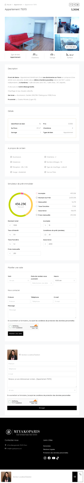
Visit (9, 276)
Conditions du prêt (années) (53, 230)
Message (11, 306)
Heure (56, 276)
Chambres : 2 (51, 157)
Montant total (13, 221)
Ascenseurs (17, 157)
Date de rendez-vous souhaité (39, 277)
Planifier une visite (15, 334)
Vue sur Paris (51, 172)
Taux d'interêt (13, 230)
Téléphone (35, 297)
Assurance (47, 240)
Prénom (11, 297)
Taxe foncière (13, 240)
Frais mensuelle (14, 249)
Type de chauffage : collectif (57, 167)
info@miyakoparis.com (14, 448)
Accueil (9, 4)
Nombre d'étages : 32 (54, 162)
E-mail (56, 297)
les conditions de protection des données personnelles (55, 321)
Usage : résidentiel (19, 172)
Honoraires (47, 446)
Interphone (16, 162)
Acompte (46, 221)
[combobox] (19, 280)
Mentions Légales (49, 449)
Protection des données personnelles (55, 453)
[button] (70, 4)
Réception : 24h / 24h (20, 167)
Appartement (18, 4)
